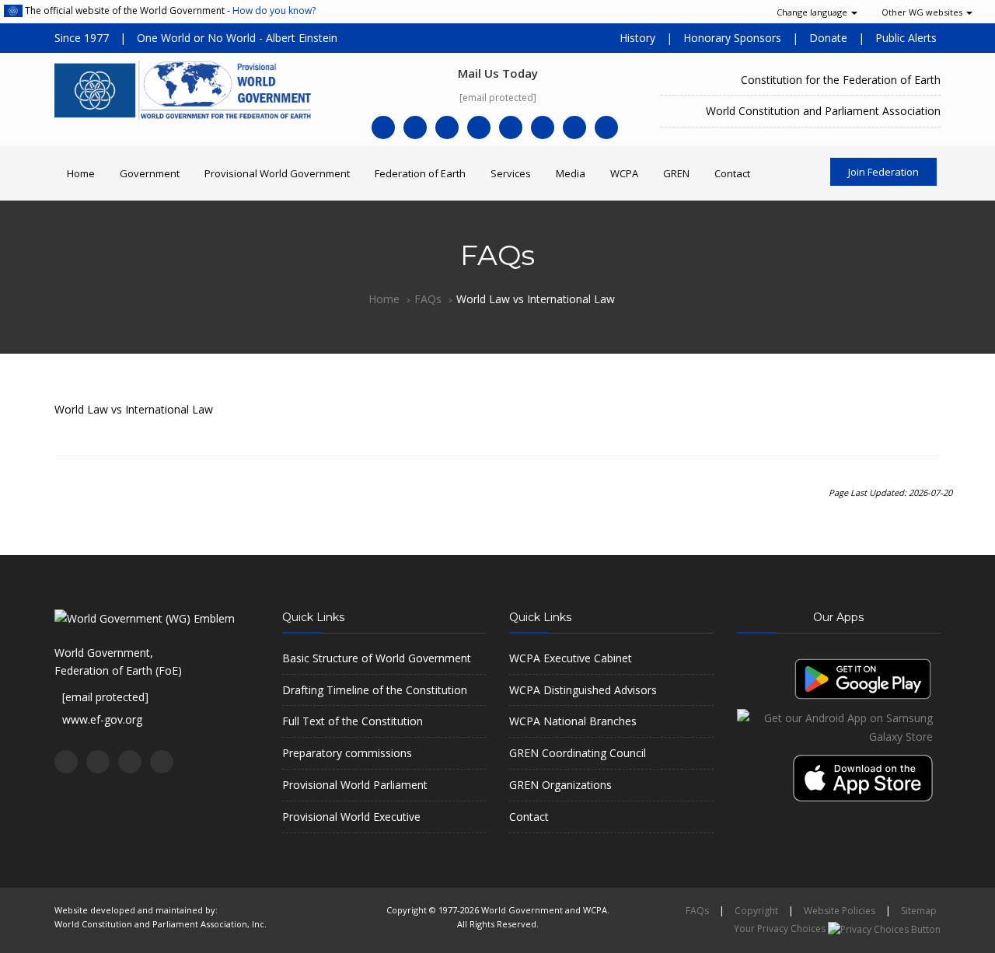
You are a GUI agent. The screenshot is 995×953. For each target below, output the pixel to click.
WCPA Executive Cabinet (570, 658)
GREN (676, 173)
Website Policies (839, 910)
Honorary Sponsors (732, 37)
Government (150, 173)
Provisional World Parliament (355, 784)
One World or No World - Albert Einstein (237, 37)
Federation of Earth (420, 173)
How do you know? (274, 10)
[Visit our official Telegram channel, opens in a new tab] (510, 127)
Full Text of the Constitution (352, 721)
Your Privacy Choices (781, 928)
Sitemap (919, 910)
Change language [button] (813, 12)
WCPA (624, 173)
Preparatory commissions (347, 752)
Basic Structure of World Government (376, 658)
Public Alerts (906, 37)
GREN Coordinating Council (577, 752)
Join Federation (883, 172)
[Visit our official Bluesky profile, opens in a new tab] (606, 127)
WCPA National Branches (573, 721)
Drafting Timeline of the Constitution (374, 689)
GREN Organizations (560, 784)
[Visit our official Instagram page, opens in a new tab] (574, 127)
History (637, 37)
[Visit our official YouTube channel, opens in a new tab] (479, 127)
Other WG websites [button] (923, 12)
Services (511, 173)
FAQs (428, 298)
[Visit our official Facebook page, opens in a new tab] (383, 127)
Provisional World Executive (351, 816)
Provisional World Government (277, 173)
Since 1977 (81, 37)
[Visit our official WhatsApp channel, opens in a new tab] (542, 127)
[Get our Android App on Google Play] (863, 677)
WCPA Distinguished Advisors (583, 689)
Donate (828, 37)
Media (570, 173)
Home (81, 173)
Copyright (756, 910)
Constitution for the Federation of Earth (841, 79)
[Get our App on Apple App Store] (867, 772)
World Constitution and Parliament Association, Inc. (160, 924)
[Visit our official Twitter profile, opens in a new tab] (415, 127)
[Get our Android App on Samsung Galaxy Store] (839, 725)
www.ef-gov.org (102, 719)
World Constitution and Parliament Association (823, 110)
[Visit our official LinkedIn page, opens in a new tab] (447, 127)
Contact (732, 173)
